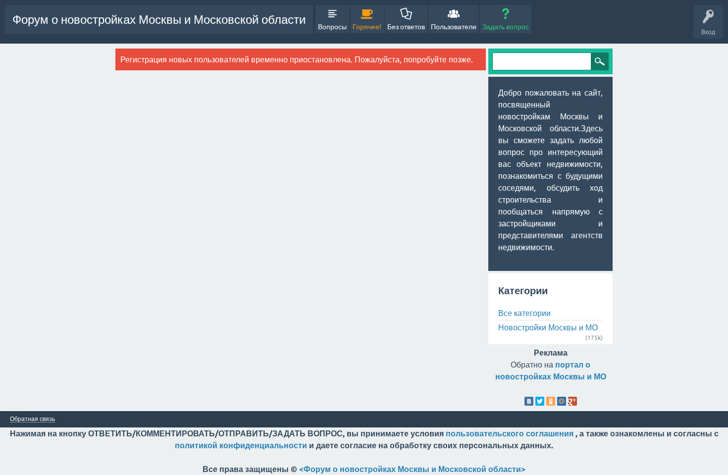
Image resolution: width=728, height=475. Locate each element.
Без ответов (406, 27)
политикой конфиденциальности (241, 445)
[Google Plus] (572, 401)
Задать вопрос (505, 27)
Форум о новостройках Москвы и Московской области (159, 19)
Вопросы (332, 27)
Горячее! (367, 27)
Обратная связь (32, 419)
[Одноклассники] (550, 401)
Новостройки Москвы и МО (548, 327)
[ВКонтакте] (528, 401)
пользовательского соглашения (509, 433)
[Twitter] (539, 401)
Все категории (524, 313)
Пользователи (453, 27)
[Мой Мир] (561, 401)
